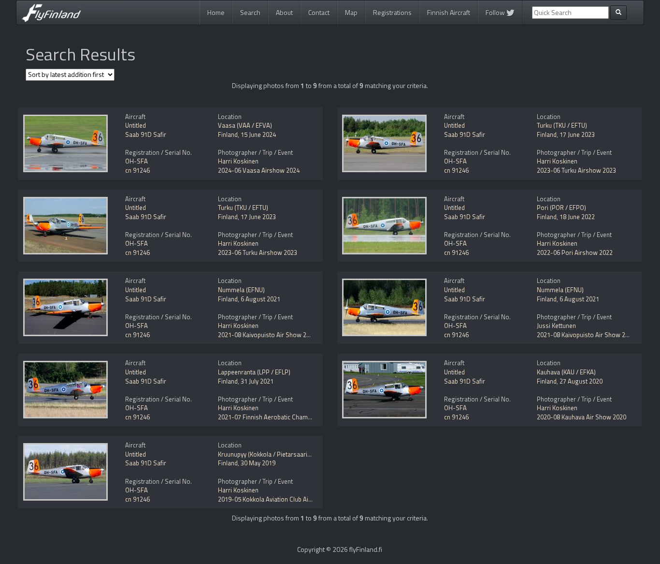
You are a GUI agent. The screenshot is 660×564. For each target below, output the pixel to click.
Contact (319, 12)
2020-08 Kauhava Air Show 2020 (581, 417)
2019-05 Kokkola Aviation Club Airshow (272, 499)
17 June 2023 (577, 134)
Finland (228, 134)
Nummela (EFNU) (241, 290)
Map (351, 12)
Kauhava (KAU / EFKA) (566, 372)
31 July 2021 (257, 381)
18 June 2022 (577, 217)
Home (216, 12)
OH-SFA (136, 161)
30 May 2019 (258, 463)
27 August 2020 (581, 381)
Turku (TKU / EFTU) (562, 125)
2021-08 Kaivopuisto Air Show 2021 (267, 335)
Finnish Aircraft (448, 12)
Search (250, 12)
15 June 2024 (258, 134)
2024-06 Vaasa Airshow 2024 (259, 170)
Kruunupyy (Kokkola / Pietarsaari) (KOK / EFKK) (281, 454)
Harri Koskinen (238, 161)
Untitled (135, 125)
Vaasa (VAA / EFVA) (245, 125)
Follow (496, 12)
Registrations (392, 12)
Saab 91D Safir (145, 134)
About (284, 12)
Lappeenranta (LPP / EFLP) (254, 372)
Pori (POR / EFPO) (561, 207)
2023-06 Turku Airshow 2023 (576, 170)
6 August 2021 (260, 299)
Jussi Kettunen (556, 325)
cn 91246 (137, 170)
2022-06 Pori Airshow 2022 (575, 252)
